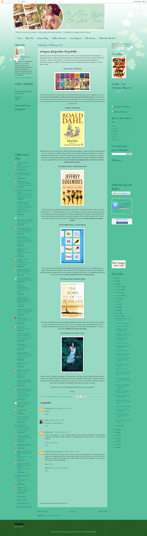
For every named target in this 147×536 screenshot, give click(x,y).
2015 (115, 429)
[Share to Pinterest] (85, 397)
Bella (46, 420)
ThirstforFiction (22, 363)
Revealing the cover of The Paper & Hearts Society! (23, 290)
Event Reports (75, 38)
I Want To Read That (23, 403)
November (119, 289)
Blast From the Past (107, 38)
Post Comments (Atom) (53, 515)
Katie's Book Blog (23, 503)
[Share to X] (81, 397)
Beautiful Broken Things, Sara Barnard (123, 410)
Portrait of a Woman (23, 389)
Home (19, 38)
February (118, 316)
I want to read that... (22, 404)
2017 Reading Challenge (122, 200)
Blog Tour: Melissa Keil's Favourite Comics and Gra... (123, 373)
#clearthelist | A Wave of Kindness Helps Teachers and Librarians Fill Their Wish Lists (24, 241)
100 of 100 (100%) (117, 211)
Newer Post (42, 511)
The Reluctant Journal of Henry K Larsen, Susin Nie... (123, 401)
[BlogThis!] (79, 397)
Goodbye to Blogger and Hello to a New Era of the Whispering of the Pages (24, 195)
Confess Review (22, 446)
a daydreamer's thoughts (22, 250)
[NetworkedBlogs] (122, 219)
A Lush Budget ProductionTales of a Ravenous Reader (24, 299)
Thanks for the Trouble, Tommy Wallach (122, 354)
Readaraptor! (21, 496)
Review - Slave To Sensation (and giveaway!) (22, 373)
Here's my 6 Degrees (51, 442)
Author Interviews (59, 38)
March (118, 313)
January (118, 426)
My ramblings (21, 410)
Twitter (114, 126)
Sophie (121, 203)
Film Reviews (90, 38)
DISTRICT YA (21, 488)
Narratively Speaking (24, 444)
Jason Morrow (78, 532)
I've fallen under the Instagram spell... (121, 330)
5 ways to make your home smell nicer (23, 419)
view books (128, 213)
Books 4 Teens (22, 500)
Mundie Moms (22, 237)
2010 (115, 444)
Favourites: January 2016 (123, 406)
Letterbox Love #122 (121, 343)
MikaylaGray (49, 432)
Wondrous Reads (23, 353)
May (117, 307)
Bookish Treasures (23, 370)
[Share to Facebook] (83, 397)
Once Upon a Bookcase (25, 219)
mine (51, 464)
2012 (115, 438)
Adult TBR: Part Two (121, 350)
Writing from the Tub (24, 309)
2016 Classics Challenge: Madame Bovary (123, 334)
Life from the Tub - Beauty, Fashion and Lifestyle (24, 465)
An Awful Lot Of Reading (22, 260)
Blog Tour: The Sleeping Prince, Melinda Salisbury (122, 386)
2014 (115, 432)
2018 (115, 278)
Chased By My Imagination (54, 451)
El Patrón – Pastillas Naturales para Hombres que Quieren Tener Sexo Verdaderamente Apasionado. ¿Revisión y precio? (24, 208)
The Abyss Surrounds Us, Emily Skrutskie (123, 391)
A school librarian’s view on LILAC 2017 (24, 346)
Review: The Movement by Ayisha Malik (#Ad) (25, 222)
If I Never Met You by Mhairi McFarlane (23, 263)
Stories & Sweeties (23, 334)
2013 (115, 435)
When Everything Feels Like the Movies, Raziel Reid (123, 380)
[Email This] (77, 397)
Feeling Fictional (22, 182)
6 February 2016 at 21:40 (56, 420)
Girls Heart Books (23, 202)
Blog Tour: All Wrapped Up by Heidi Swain (24, 167)
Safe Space (21, 327)
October (118, 292)
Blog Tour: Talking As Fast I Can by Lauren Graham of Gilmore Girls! (24, 356)
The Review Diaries (23, 173)
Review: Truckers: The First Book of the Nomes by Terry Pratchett (24, 429)
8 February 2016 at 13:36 (71, 451)
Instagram (115, 129)
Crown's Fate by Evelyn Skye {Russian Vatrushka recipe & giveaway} (24, 337)
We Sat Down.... (22, 318)
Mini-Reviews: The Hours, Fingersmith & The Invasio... (123, 359)
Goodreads (115, 131)
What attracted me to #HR (24, 280)
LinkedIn (114, 137)
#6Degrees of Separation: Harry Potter (123, 396)
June (117, 304)
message (19, 411)
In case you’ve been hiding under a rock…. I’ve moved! (24, 480)
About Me (29, 38)
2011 (115, 441)
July (117, 301)
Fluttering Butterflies (24, 278)
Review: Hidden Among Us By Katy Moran (24, 490)
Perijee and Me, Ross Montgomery (122, 339)
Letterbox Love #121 (121, 369)
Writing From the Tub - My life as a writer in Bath (24, 453)
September (119, 295)
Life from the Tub (23, 417)
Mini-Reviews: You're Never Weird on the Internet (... (122, 415)
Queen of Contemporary (22, 286)
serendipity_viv (50, 408)
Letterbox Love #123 (121, 323)
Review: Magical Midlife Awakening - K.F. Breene (24, 184)
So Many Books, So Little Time (23, 58)
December (119, 286)
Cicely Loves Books (23, 380)
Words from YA (116, 139)
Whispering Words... (24, 270)
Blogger (93, 532)
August (118, 298)
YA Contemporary (23, 436)
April (117, 310)
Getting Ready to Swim (23, 328)
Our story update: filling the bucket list (24, 320)
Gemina (19, 365)
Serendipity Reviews (24, 228)
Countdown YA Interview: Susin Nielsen (24, 438)
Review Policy (42, 38)
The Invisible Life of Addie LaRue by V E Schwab (24, 231)
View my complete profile (23, 78)
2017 (115, 281)
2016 (115, 284)
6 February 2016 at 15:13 (63, 408)
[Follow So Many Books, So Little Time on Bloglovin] (121, 194)
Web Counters (18, 526)
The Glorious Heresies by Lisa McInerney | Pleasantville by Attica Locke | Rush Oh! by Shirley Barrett (24, 394)
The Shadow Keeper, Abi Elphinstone (122, 346)
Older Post (102, 511)
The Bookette (21, 344)
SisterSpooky (21, 425)
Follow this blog (122, 222)
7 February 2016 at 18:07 (61, 432)
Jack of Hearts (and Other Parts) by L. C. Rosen (24, 312)
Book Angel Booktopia (24, 507)
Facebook (115, 134)
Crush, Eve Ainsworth (122, 326)
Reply (46, 414)
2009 (115, 447)
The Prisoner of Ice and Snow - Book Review (24, 272)
